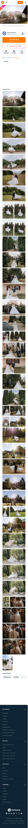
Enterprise (5, 809)
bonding (16, 765)
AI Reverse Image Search (9, 818)
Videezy (4, 807)
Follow (22, 34)
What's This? (17, 57)
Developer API (6, 815)
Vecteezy (4, 804)
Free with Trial (14, 40)
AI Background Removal (8, 820)
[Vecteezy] (2, 2)
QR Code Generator (7, 823)
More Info (6, 60)
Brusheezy (5, 801)
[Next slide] (21, 765)
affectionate (7, 765)
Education (5, 812)
